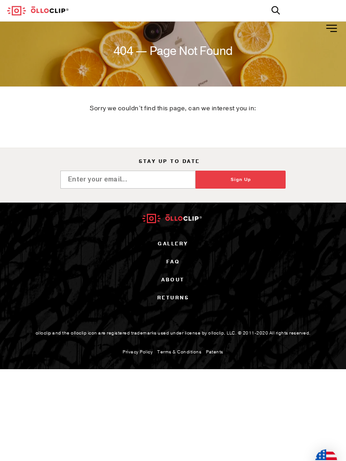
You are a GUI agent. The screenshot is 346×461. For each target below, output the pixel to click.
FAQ (173, 261)
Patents (214, 352)
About (173, 279)
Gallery (173, 243)
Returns (173, 297)
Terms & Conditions (179, 352)
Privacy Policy (138, 352)
